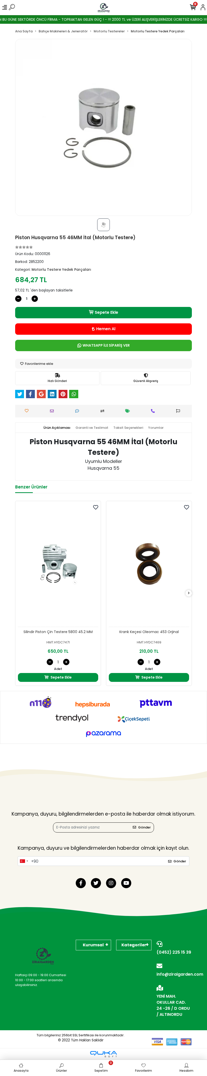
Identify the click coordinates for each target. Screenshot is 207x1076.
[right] (189, 593)
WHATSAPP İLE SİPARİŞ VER (106, 345)
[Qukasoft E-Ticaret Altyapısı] (103, 1054)
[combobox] (24, 861)
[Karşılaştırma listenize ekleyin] (103, 411)
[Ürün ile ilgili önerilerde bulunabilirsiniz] (179, 411)
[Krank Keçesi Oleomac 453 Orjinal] (149, 565)
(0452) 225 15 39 (174, 952)
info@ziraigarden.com (174, 974)
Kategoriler (133, 945)
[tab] (56, 428)
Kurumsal (93, 945)
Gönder (144, 827)
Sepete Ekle (106, 312)
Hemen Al (105, 329)
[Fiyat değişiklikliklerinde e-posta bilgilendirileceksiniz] (129, 411)
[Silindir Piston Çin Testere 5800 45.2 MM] (58, 565)
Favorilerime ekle (38, 363)
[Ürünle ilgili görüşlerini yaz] (78, 411)
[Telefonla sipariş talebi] (154, 411)
